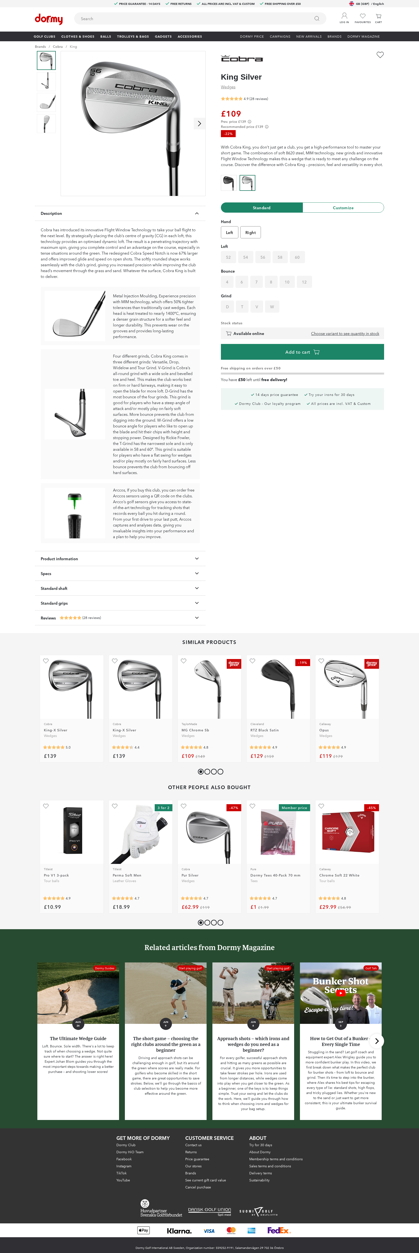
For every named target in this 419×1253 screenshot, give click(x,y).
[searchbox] (189, 18)
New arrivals (309, 36)
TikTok (121, 1172)
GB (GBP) (370, 3)
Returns (191, 1151)
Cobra (58, 46)
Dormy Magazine (363, 36)
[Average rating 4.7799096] (329, 898)
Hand (226, 221)
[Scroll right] (199, 123)
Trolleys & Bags (133, 36)
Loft (224, 246)
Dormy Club (126, 1144)
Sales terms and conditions (270, 1165)
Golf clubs (45, 36)
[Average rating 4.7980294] (191, 747)
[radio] (228, 182)
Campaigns (280, 36)
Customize (343, 207)
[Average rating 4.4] (123, 747)
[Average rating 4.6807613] (191, 898)
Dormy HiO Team (130, 1151)
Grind (226, 295)
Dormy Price (252, 36)
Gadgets (163, 36)
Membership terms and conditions (276, 1158)
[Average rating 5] (54, 747)
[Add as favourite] (380, 55)
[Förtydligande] (249, 121)
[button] (344, 16)
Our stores (193, 1165)
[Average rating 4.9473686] (260, 747)
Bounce (228, 271)
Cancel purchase (198, 1187)
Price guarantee (197, 1158)
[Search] (317, 18)
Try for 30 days (260, 1144)
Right (250, 232)
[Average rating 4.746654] (260, 898)
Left (229, 232)
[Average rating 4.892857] (70, 618)
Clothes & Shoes (78, 36)
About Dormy (260, 1151)
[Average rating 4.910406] (54, 898)
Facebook (124, 1158)
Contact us (193, 1144)
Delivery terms (260, 1172)
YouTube (123, 1180)
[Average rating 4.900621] (329, 747)
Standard (262, 207)
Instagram (123, 1165)
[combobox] (200, 18)
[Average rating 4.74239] (123, 898)
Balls (105, 36)
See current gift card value (205, 1180)
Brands (335, 36)
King (73, 46)
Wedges (228, 86)
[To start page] (49, 19)
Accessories (190, 36)
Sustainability (259, 1180)
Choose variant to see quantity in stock (345, 333)
